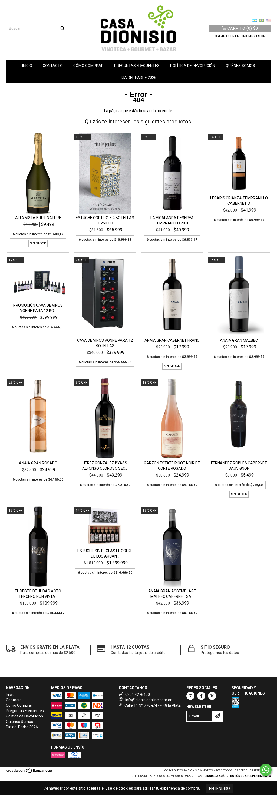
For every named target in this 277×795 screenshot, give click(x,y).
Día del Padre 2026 (138, 77)
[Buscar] (62, 28)
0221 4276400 (137, 694)
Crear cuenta (227, 36)
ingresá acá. (215, 775)
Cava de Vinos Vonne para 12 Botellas (105, 343)
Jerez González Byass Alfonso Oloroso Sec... (105, 466)
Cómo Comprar (88, 65)
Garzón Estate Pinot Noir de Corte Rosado (172, 466)
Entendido (219, 788)
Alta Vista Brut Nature (38, 218)
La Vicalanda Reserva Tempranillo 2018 (172, 220)
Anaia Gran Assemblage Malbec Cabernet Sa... (172, 594)
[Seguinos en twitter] (212, 696)
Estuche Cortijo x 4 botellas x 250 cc (105, 220)
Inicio (27, 65)
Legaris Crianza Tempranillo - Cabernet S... (239, 201)
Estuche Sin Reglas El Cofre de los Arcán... (105, 553)
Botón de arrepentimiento (250, 775)
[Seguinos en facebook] (201, 696)
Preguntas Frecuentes (137, 65)
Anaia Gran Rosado (38, 463)
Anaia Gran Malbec (239, 340)
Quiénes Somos (240, 65)
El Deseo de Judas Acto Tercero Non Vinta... (38, 594)
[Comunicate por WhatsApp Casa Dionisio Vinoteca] (266, 770)
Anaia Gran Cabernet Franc (171, 340)
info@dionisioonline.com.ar (148, 700)
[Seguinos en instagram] (190, 696)
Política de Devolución (192, 65)
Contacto (53, 65)
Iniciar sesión (253, 36)
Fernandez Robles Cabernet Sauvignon (239, 466)
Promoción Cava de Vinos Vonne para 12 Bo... (38, 308)
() (242, 28)
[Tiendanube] (29, 772)
